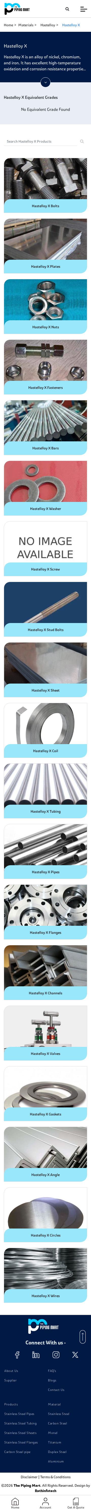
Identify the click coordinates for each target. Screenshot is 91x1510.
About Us (11, 1371)
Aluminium (56, 1461)
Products (11, 1404)
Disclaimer (29, 1477)
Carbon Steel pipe (17, 1452)
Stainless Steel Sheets (20, 1433)
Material (54, 1404)
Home (8, 25)
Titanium (54, 1442)
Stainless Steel (59, 1414)
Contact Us (56, 1390)
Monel (53, 1433)
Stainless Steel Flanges (21, 1442)
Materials (25, 25)
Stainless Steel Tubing (20, 1423)
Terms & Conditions (55, 1477)
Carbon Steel (57, 1423)
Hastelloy (47, 25)
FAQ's (52, 1371)
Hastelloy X (71, 25)
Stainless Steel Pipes (19, 1414)
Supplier (10, 1380)
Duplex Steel (57, 1452)
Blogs (52, 1380)
